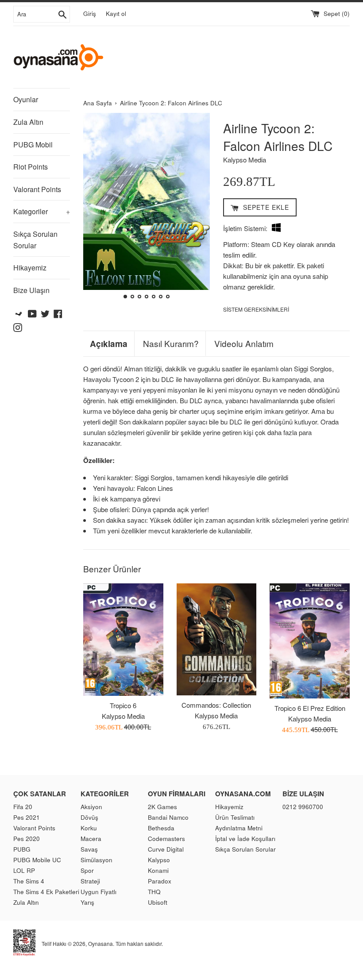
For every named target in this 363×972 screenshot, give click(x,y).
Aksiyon (91, 806)
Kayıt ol (116, 13)
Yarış (87, 902)
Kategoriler (41, 211)
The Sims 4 (28, 881)
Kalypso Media (244, 159)
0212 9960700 (302, 806)
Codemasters (166, 838)
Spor (87, 870)
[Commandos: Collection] (217, 639)
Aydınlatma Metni (239, 828)
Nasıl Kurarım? (171, 343)
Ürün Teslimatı (235, 817)
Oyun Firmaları (176, 793)
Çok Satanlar (39, 793)
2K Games (162, 806)
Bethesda (161, 828)
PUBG (22, 849)
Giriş (89, 13)
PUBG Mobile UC (37, 860)
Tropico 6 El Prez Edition (309, 708)
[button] (94, 207)
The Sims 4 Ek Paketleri (46, 891)
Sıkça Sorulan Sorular (35, 240)
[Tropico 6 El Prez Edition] (310, 640)
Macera (91, 838)
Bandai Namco (168, 817)
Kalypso (159, 860)
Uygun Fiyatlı (98, 891)
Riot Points (30, 167)
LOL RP (24, 870)
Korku (89, 828)
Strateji (90, 881)
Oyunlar (25, 99)
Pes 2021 (26, 817)
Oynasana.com (243, 793)
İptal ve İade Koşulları (245, 838)
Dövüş (89, 817)
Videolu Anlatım (244, 343)
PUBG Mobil (33, 144)
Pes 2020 (26, 838)
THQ (154, 891)
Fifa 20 (22, 806)
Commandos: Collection (216, 705)
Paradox (159, 881)
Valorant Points (37, 189)
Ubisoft (157, 902)
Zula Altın (28, 122)
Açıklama (108, 344)
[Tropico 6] (123, 639)
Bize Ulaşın (31, 290)
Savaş (89, 849)
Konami (158, 870)
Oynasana (100, 943)
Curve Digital (166, 849)
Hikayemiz (29, 267)
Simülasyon (96, 860)
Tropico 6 (123, 705)
